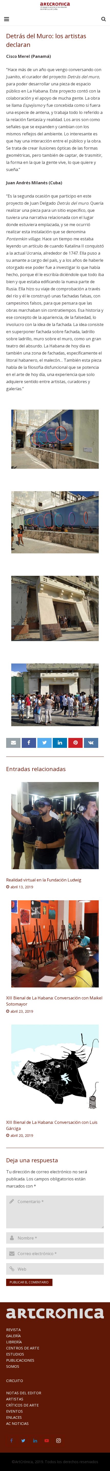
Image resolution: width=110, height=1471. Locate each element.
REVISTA (13, 1329)
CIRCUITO (14, 1380)
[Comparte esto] (29, 743)
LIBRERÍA (14, 1341)
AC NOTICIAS (17, 1423)
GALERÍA (13, 1335)
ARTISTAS (14, 1399)
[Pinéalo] (75, 743)
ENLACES (14, 1417)
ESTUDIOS (15, 1354)
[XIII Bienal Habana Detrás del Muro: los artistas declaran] (55, 439)
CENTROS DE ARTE (22, 1348)
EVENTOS (14, 1411)
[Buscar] (103, 19)
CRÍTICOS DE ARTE (22, 1405)
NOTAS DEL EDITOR (23, 1392)
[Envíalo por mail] (13, 743)
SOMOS (12, 1366)
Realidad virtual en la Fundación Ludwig (43, 880)
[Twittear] (44, 743)
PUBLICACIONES (20, 1360)
